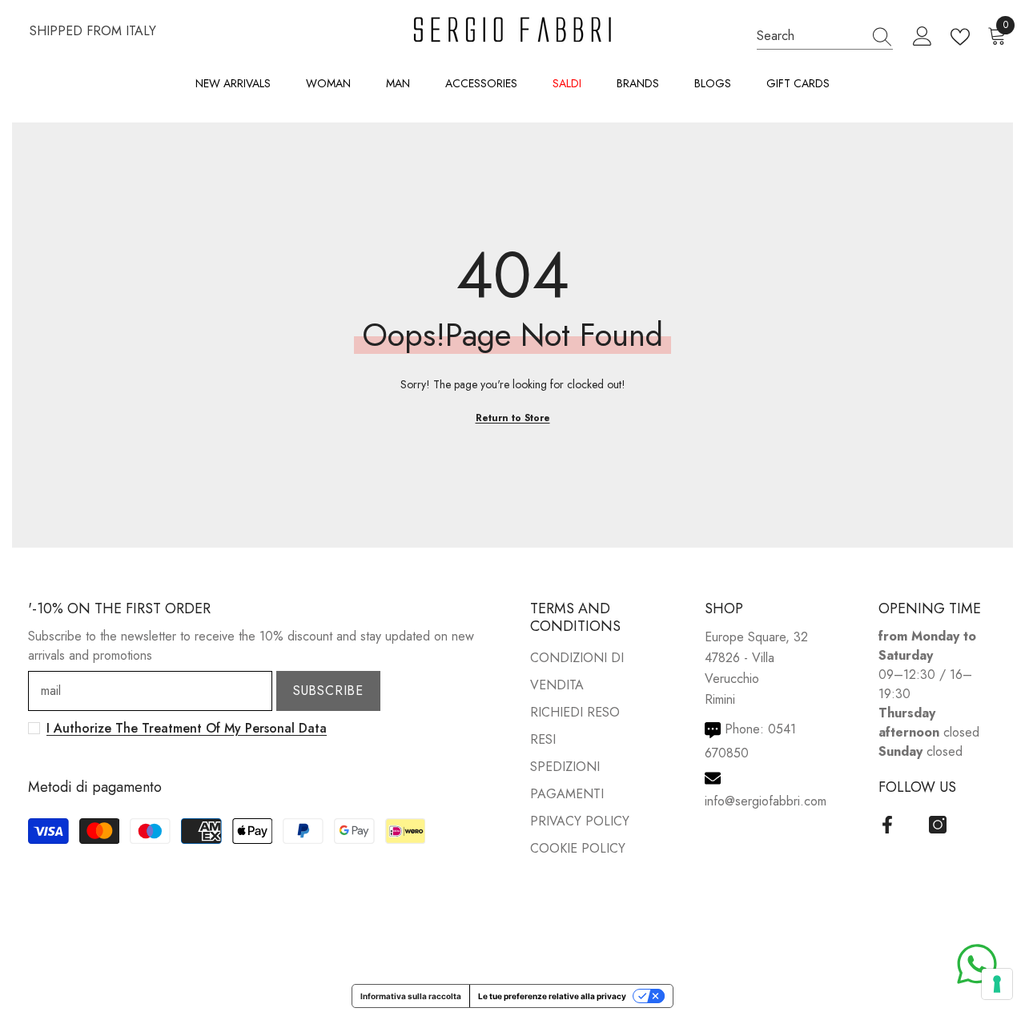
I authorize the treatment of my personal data (186, 728)
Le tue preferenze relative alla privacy (552, 996)
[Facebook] (887, 824)
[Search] (825, 36)
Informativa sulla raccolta (410, 996)
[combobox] (809, 35)
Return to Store (513, 418)
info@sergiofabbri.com (765, 801)
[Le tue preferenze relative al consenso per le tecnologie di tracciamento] (997, 984)
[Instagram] (937, 824)
